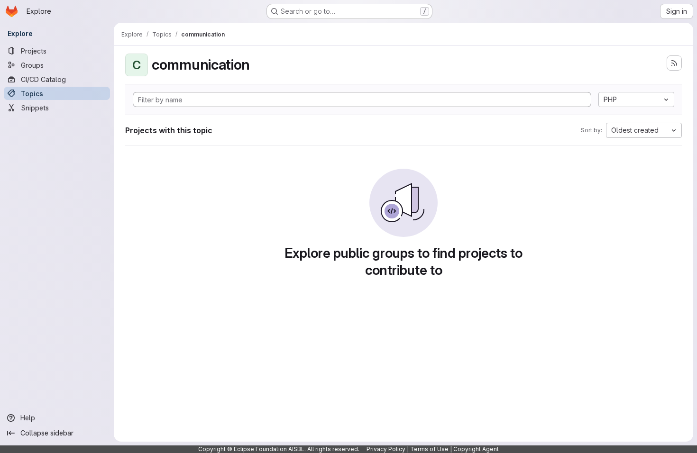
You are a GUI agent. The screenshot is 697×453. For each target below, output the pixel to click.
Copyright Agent (476, 449)
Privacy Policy (386, 449)
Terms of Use (429, 449)
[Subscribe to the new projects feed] (674, 63)
